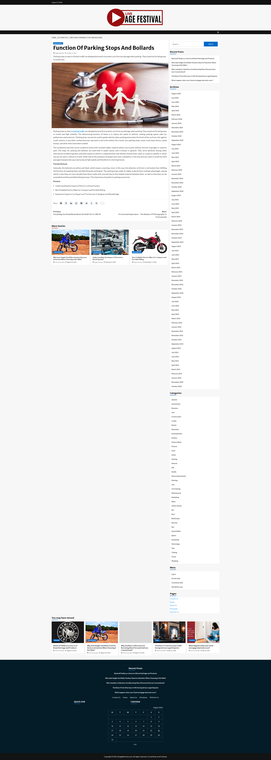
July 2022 (175, 301)
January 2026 (176, 123)
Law (172, 484)
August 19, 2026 (72, 262)
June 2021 (175, 357)
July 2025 (175, 149)
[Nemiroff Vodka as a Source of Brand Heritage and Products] (68, 632)
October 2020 (176, 386)
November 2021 (177, 335)
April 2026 (175, 110)
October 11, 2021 (72, 53)
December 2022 (177, 280)
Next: (142, 214)
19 (128, 730)
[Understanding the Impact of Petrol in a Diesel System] (110, 242)
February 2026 (176, 119)
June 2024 (175, 204)
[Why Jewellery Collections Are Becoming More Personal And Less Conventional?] (135, 632)
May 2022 (175, 310)
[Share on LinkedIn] (71, 203)
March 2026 (175, 115)
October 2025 (176, 136)
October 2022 (176, 289)
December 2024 (177, 178)
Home (172, 602)
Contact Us (174, 599)
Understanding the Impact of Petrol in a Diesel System (77, 186)
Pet (172, 510)
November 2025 (177, 132)
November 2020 (177, 382)
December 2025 (177, 127)
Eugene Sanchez (59, 53)
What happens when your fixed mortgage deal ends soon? (192, 80)
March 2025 (175, 166)
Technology (175, 544)
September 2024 (177, 191)
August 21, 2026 (71, 650)
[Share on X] (66, 203)
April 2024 (175, 212)
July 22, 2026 (206, 650)
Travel (173, 557)
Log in (173, 574)
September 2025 (177, 140)
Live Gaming (175, 489)
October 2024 (176, 187)
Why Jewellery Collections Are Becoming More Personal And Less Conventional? (193, 70)
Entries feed (175, 578)
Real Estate (175, 518)
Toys (173, 548)
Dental (173, 425)
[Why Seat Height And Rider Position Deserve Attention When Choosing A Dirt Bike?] (70, 242)
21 (143, 730)
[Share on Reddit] (86, 203)
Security (174, 523)
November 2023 (177, 234)
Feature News (176, 442)
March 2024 (175, 217)
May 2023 (175, 259)
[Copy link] (102, 203)
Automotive (58, 43)
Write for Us (174, 612)
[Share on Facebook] (61, 203)
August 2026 (176, 94)
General (174, 463)
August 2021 (176, 348)
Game (173, 455)
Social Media (176, 531)
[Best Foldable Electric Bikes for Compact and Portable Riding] (149, 242)
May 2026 (175, 106)
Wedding (174, 561)
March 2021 (175, 369)
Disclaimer (174, 609)
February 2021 (176, 374)
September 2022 (177, 293)
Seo (172, 527)
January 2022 (176, 327)
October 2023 (176, 238)
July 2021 (175, 352)
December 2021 (177, 331)
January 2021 (176, 378)
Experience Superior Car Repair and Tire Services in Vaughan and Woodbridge (87, 194)
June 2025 (175, 153)
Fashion (174, 438)
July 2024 (175, 200)
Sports (173, 535)
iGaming (174, 480)
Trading (174, 552)
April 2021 (175, 365)
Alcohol (174, 400)
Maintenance (176, 493)
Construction (176, 417)
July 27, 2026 (172, 650)
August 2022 (176, 297)
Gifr (172, 468)
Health (173, 472)
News (173, 501)
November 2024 (177, 183)
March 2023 (175, 267)
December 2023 (177, 229)
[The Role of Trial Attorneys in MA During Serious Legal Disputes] (169, 632)
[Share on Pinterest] (81, 203)
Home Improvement (178, 476)
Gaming (174, 459)
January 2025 (176, 174)
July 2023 (175, 250)
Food (173, 451)
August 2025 (176, 144)
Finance (174, 446)
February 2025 (176, 170)
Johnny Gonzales (59, 262)
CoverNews (152, 757)
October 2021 (176, 340)
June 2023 (175, 255)
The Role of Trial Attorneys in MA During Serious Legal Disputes (194, 76)
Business (174, 408)
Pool (173, 514)
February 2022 (176, 323)
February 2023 (176, 272)
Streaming (175, 540)
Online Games (176, 506)
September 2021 (177, 344)
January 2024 (176, 225)
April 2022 (175, 314)
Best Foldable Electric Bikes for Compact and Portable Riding (80, 190)
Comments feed (177, 583)
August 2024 (176, 195)
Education (175, 429)
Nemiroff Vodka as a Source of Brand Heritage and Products (192, 58)
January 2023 (176, 276)
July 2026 (175, 98)
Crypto (173, 421)
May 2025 (175, 157)
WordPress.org (176, 587)
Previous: (77, 213)
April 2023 (175, 263)
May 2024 (175, 208)
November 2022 (177, 284)
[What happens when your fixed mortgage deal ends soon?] (203, 632)
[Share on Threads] (97, 203)
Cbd (172, 412)
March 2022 (175, 318)
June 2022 (175, 306)
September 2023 (177, 242)
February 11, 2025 (110, 262)
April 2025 (175, 161)
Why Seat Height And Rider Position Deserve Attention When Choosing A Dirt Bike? (70, 258)
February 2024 (176, 221)
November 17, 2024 (151, 262)
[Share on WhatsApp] (76, 203)
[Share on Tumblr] (91, 203)
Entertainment (176, 434)
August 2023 (176, 246)
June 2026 (175, 102)
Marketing (175, 497)
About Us (173, 605)
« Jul (134, 744)
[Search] (218, 32)
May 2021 (175, 361)
